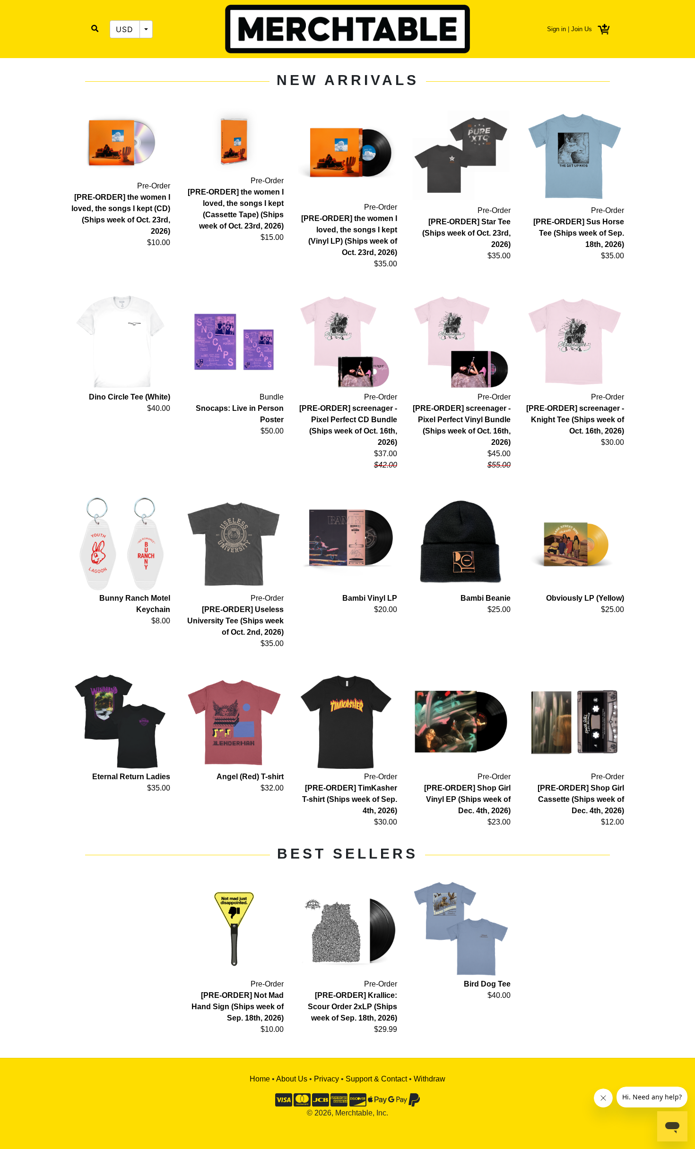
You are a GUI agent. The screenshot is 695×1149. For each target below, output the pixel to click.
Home (260, 1079)
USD (125, 29)
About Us (291, 1079)
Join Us (581, 29)
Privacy (326, 1079)
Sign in (556, 29)
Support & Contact (376, 1079)
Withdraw (429, 1079)
